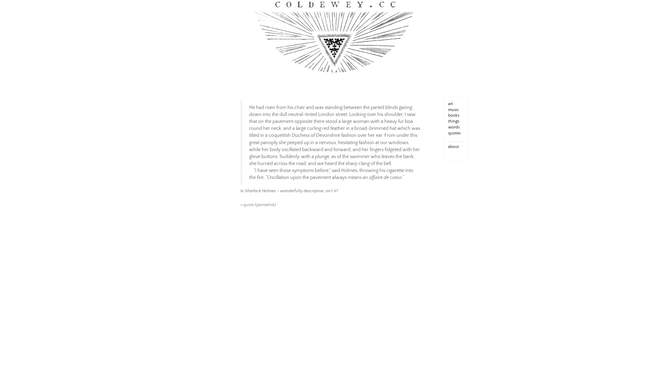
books (453, 115)
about (453, 146)
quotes (454, 133)
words (454, 127)
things (453, 121)
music (453, 110)
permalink (265, 205)
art (450, 104)
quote (248, 205)
